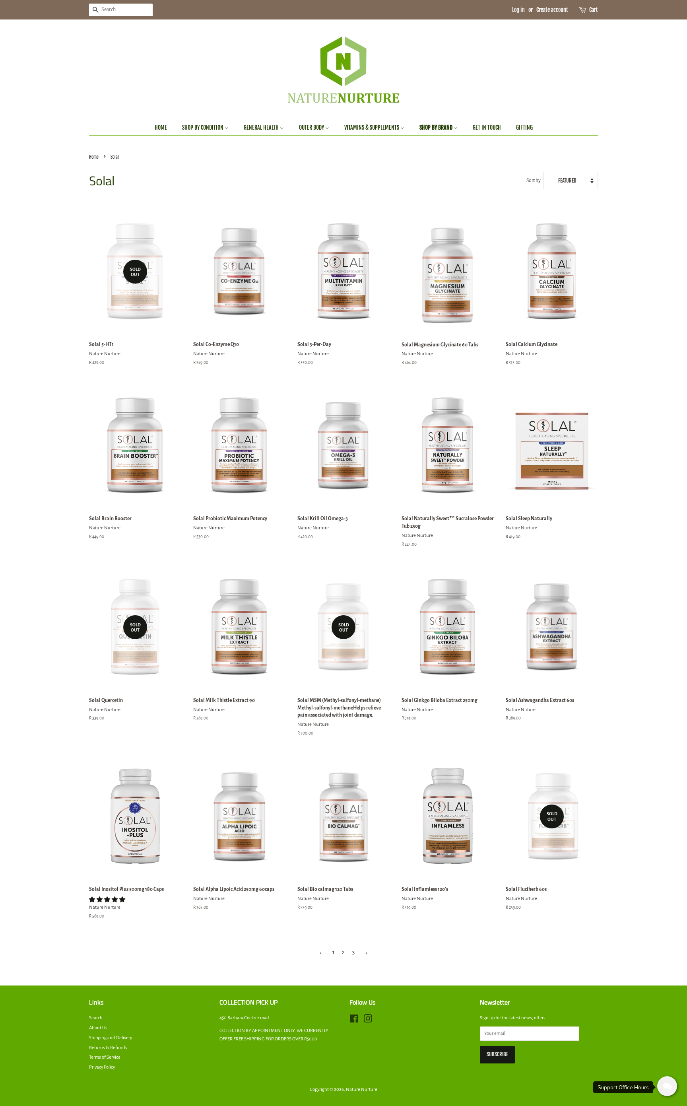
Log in (518, 9)
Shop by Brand (436, 127)
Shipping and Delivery (110, 1037)
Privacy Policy (102, 1067)
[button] (107, 900)
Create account (552, 9)
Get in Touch (487, 127)
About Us (98, 1027)
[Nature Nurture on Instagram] (367, 1020)
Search (96, 1017)
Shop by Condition (203, 127)
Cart (593, 9)
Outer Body (312, 127)
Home (161, 127)
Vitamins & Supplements (372, 127)
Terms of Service (104, 1057)
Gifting (524, 127)
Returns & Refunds (108, 1047)
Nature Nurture (361, 1089)
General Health (262, 127)
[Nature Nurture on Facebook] (354, 1020)
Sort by (533, 180)
